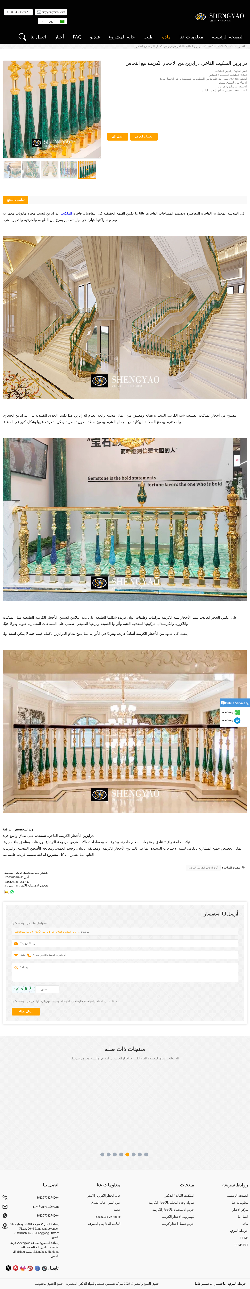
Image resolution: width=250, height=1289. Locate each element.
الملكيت (66, 213)
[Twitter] (8, 1268)
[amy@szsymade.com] (6, 892)
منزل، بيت (237, 46)
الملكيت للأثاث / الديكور (179, 1195)
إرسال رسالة (26, 1011)
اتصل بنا (38, 36)
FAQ (77, 36)
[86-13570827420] (12, 892)
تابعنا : (53, 1268)
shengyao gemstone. (108, 1216)
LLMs (244, 1237)
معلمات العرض (144, 136)
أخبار (59, 36)
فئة (227, 46)
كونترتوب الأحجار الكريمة (178, 1216)
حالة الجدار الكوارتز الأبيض (104, 1195)
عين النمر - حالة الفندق (106, 1202)
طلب (149, 36)
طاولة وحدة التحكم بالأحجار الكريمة (171, 1202)
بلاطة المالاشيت (215, 46)
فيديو (95, 36)
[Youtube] (30, 1268)
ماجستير (220, 1283)
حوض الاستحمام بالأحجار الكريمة (173, 1209)
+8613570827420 (21, 12)
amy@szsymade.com (53, 12)
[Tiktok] (44, 1268)
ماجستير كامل (203, 1283)
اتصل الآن (117, 136)
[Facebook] (37, 1268)
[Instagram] (23, 1268)
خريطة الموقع (239, 1230)
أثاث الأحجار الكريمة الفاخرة (203, 867)
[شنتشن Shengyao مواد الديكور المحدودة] (220, 17)
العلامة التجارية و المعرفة (104, 1223)
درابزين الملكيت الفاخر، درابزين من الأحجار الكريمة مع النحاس (47, 931)
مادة (166, 36)
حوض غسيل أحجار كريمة (178, 1223)
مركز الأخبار (240, 1209)
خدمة (117, 1209)
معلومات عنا (191, 36)
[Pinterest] (16, 1268)
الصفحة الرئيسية (228, 36)
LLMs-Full (241, 1244)
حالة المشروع (121, 36)
